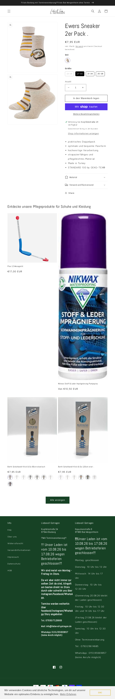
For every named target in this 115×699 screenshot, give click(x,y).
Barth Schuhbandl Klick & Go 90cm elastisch (26, 467)
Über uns (12, 536)
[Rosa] (10, 477)
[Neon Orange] (81, 477)
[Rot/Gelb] (10, 484)
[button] (9, 11)
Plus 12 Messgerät (15, 266)
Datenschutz (14, 563)
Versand (79, 46)
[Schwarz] (50, 477)
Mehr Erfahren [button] (68, 694)
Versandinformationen (18, 550)
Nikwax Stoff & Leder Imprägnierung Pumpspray (78, 384)
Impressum (13, 557)
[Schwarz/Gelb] (16, 477)
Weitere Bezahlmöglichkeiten (86, 114)
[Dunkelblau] (30, 477)
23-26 (69, 73)
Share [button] (71, 193)
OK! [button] (100, 692)
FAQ (9, 530)
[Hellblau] (37, 477)
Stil (67, 54)
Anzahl (68, 81)
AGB (9, 570)
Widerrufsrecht (15, 543)
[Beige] (43, 477)
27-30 (80, 73)
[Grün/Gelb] (23, 477)
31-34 (90, 73)
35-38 (100, 73)
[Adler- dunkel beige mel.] (67, 60)
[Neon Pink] (94, 477)
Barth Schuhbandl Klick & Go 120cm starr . (76, 467)
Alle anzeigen (57, 500)
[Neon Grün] (87, 477)
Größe (68, 68)
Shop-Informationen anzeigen (83, 133)
